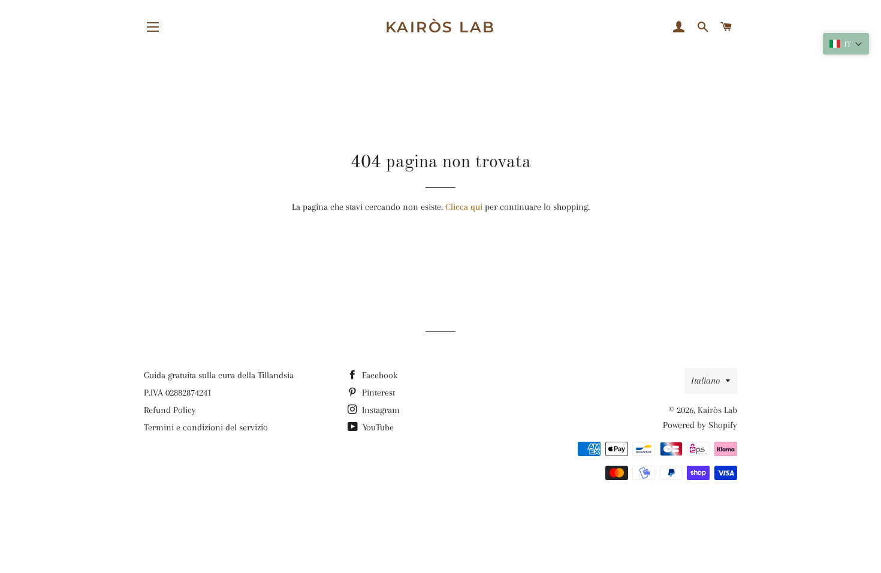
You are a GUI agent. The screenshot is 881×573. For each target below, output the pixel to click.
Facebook (378, 375)
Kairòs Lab (440, 27)
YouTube (377, 427)
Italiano (705, 380)
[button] (845, 44)
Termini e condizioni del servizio (206, 427)
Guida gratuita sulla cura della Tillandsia (219, 375)
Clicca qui (463, 206)
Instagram (380, 410)
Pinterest (377, 392)
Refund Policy (170, 410)
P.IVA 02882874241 (178, 392)
